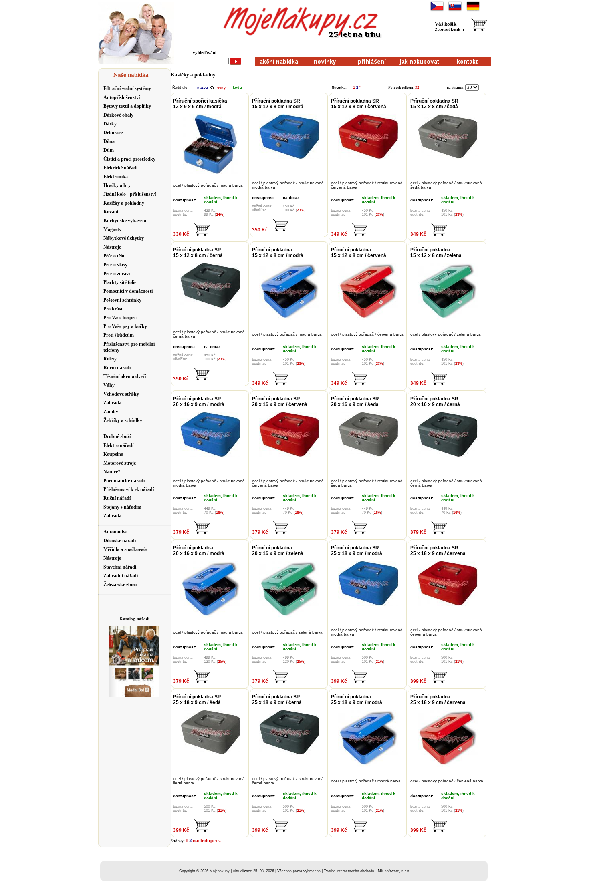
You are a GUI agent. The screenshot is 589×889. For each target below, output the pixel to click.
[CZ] (437, 10)
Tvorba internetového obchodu (349, 871)
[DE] (473, 10)
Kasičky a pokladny (193, 75)
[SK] (455, 10)
